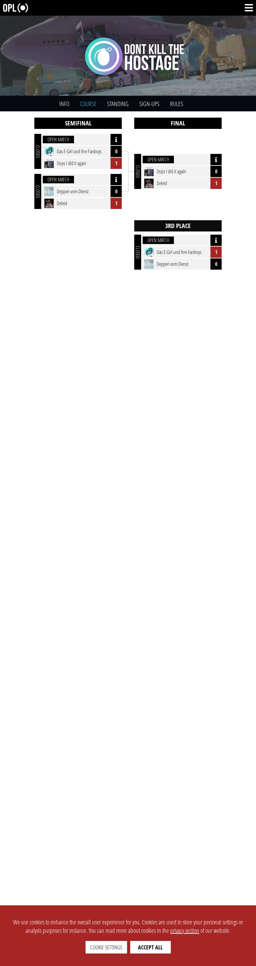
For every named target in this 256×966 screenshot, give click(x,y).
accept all (150, 947)
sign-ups (149, 103)
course (88, 103)
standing (118, 103)
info (64, 103)
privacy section (184, 930)
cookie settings (106, 947)
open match (58, 139)
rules (176, 103)
